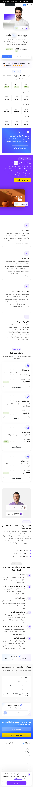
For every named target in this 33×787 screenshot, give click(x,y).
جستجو (17, 418)
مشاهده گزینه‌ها (17, 387)
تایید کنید (16, 783)
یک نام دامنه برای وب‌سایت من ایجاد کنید (17, 657)
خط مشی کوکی (18, 779)
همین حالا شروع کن (17, 735)
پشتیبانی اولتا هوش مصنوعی (22, 556)
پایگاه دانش (26, 553)
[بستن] (4, 783)
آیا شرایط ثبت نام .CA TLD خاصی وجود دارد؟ (19, 689)
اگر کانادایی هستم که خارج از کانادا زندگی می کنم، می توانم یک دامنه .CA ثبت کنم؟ (18, 694)
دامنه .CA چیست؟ (25, 678)
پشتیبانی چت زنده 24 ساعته (22, 550)
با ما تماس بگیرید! (26, 1)
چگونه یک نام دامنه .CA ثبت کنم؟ (22, 681)
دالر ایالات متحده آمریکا (16, 1)
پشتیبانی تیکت (13, 553)
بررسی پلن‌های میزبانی (20, 148)
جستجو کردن (7, 56)
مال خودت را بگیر (23, 180)
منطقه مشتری (10, 4)
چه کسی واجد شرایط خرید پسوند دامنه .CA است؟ (18, 685)
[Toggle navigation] (2, 4)
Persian (6, 1)
